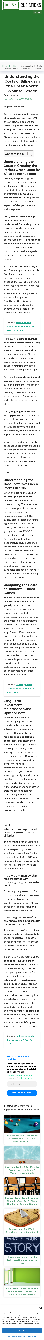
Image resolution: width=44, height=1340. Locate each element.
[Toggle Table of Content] (28, 154)
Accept (22, 1330)
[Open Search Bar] (35, 12)
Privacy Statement (29, 1337)
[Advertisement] (22, 38)
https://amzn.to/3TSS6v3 (18, 99)
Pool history (14, 66)
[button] (40, 1308)
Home (4, 66)
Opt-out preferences (14, 1337)
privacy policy (13, 1078)
